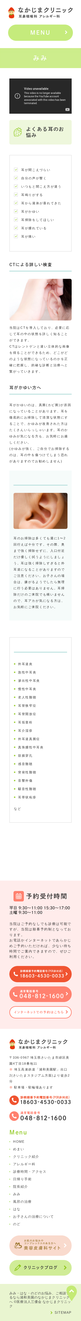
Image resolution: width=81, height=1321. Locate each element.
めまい (18, 1149)
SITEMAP (63, 1312)
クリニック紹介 (26, 1156)
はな (17, 1209)
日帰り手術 (22, 1179)
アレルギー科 (24, 1164)
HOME (19, 1141)
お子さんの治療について (33, 1216)
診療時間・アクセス (30, 1171)
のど (17, 1224)
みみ (17, 1194)
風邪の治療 (22, 1201)
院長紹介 (20, 1186)
